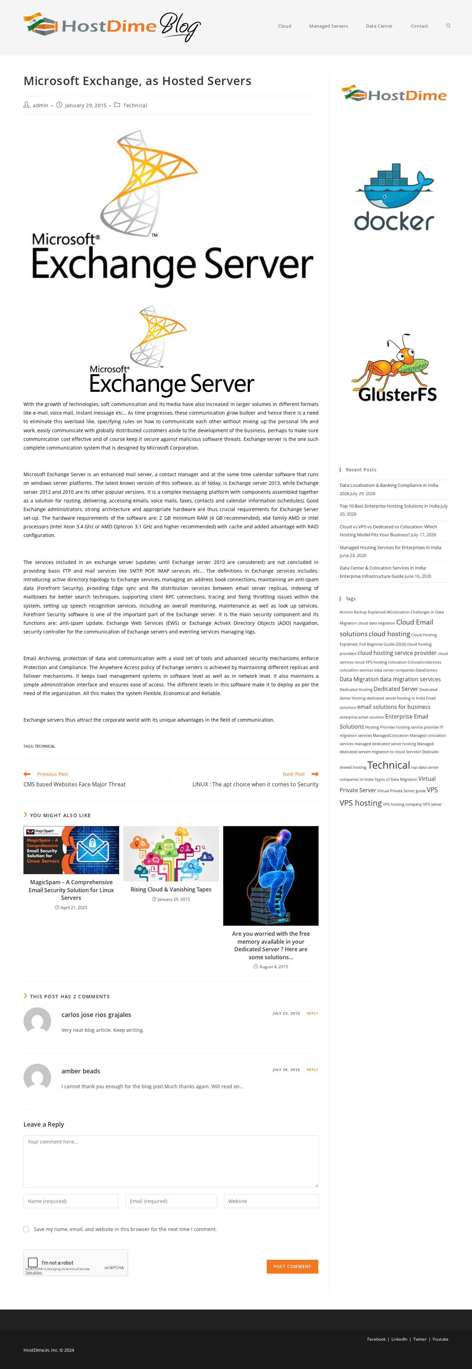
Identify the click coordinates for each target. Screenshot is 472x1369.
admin (41, 105)
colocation (397, 662)
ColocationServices (424, 662)
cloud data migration (376, 623)
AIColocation (398, 612)
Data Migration (359, 679)
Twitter (420, 1339)
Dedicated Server (396, 689)
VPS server (432, 804)
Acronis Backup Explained (363, 612)
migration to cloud (388, 751)
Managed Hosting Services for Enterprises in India (390, 547)
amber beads (81, 1071)
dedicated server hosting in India (396, 698)
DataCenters (426, 670)
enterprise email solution (362, 717)
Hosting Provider (380, 727)
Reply (313, 1013)
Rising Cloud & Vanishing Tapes (171, 889)
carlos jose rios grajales (96, 1014)
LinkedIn (399, 1339)
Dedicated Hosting (356, 689)
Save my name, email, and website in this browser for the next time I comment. (125, 1229)
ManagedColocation (391, 735)
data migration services (410, 679)
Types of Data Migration (396, 779)
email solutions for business (394, 707)
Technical (135, 105)
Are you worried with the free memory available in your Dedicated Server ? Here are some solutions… (271, 945)
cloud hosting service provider (397, 653)
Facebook (376, 1339)
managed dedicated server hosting (385, 743)
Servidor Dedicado (422, 751)
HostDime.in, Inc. (40, 1350)
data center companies (394, 670)
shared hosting (353, 767)
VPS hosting (361, 802)
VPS (432, 789)
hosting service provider (417, 727)
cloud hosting (389, 633)
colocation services (356, 670)
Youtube (441, 1339)
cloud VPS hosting (371, 662)
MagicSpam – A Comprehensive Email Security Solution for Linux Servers (71, 889)
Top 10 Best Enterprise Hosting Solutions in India (390, 506)
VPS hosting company (402, 804)
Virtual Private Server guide (401, 790)
